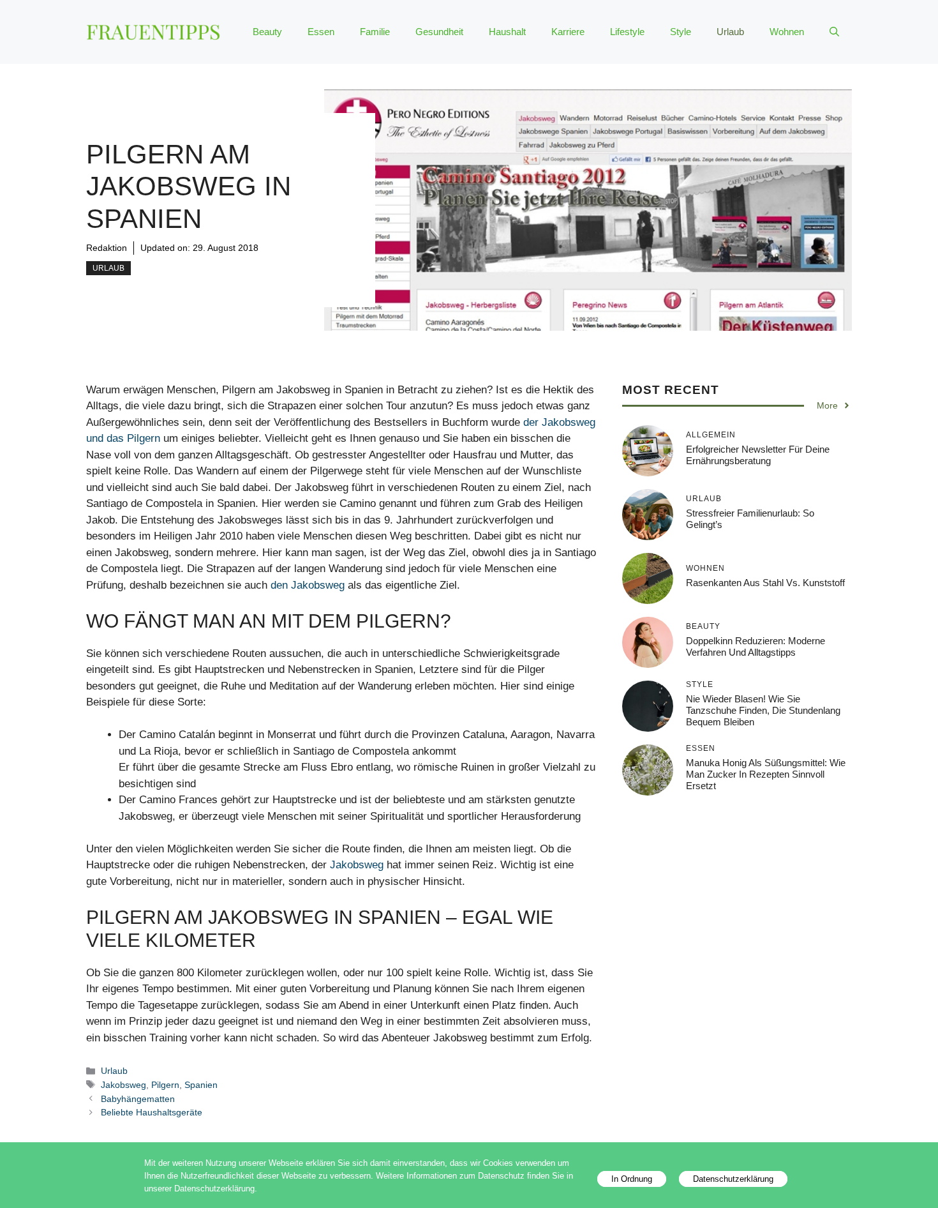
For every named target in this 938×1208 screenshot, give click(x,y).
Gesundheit (439, 31)
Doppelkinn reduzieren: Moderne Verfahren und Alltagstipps (755, 646)
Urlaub (730, 31)
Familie (375, 31)
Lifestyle (627, 31)
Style (680, 31)
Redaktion (106, 248)
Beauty (267, 31)
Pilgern (165, 1085)
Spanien (201, 1085)
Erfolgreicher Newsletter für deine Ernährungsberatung (758, 455)
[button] (834, 32)
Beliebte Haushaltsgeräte (151, 1112)
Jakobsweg (356, 865)
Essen (321, 31)
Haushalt (507, 31)
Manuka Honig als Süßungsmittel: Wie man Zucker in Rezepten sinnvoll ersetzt (765, 774)
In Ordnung (631, 1179)
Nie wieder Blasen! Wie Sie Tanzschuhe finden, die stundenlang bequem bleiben (763, 710)
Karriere (567, 31)
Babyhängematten (138, 1099)
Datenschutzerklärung (733, 1179)
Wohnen (787, 31)
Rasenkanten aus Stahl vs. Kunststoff (765, 582)
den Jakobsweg (308, 585)
